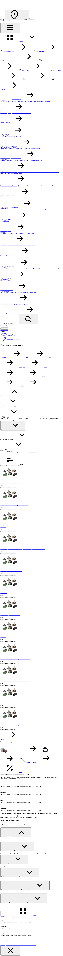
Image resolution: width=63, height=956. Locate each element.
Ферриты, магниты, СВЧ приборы (7, 303)
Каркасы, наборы (4, 304)
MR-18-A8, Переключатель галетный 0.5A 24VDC (11, 571)
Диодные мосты (31, 124)
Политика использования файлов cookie (14, 945)
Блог (34, 917)
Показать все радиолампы (5, 231)
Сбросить (2, 450)
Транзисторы (3, 267)
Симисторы (11, 256)
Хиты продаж (9, 465)
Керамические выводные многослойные (33, 160)
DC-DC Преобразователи (26, 172)
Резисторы (2, 232)
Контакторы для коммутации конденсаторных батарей (21, 148)
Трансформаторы (4, 279)
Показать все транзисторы (6, 278)
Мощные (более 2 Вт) (14, 233)
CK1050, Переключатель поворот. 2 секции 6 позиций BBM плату (14, 505)
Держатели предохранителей (13, 209)
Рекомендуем (3, 465)
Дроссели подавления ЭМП (11, 136)
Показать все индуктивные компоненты (8, 146)
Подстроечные (31, 233)
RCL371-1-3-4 (3, 703)
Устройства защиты (4, 291)
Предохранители (4, 208)
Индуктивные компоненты (6, 135)
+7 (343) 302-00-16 (10, 20)
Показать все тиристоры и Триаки (7, 266)
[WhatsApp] (3, 22)
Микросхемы (3, 170)
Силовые (2, 280)
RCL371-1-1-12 (3, 593)
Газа (6, 113)
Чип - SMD (19, 136)
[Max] (1, 22)
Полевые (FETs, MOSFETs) (34, 268)
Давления (9, 113)
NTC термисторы (4, 292)
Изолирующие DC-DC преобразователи (23, 185)
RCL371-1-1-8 (3, 637)
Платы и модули (37, 197)
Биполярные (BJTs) (4, 268)
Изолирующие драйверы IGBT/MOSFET (40, 185)
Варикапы (11, 124)
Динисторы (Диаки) (4, 256)
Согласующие (7, 280)
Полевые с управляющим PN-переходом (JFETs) (50, 268)
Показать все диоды (4, 134)
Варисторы (25, 292)
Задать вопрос (3, 826)
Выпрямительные (17, 124)
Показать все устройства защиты (7, 301)
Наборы (21, 233)
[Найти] (28, 319)
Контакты (21, 326)
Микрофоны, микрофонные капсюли (39, 101)
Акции (30, 326)
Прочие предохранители (50, 209)
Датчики (2, 111)
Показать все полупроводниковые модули (9, 207)
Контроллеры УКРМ (37, 148)
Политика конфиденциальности (29, 945)
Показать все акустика (5, 110)
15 (3, 739)
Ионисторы (22, 160)
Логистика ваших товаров (6, 326)
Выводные (2, 136)
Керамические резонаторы (25, 245)
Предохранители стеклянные (39, 209)
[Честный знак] (31, 19)
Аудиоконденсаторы (4, 160)
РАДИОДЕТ (8, 221)
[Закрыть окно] (10, 951)
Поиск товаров (3, 323)
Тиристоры (16, 256)
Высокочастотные (6, 197)
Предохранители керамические (26, 209)
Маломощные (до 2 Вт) (5, 233)
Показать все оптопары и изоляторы (8, 195)
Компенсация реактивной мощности (8, 147)
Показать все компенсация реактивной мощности (10, 158)
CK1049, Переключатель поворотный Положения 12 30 (12, 483)
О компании (26, 326)
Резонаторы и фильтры (5, 244)
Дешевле (15, 465)
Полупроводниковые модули (6, 196)
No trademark (3, 221)
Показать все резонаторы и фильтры (8, 254)
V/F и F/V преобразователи (48, 172)
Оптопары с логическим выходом (12, 186)
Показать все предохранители (6, 219)
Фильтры (33, 245)
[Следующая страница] (13, 739)
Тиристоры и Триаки (4, 255)
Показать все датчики (5, 122)
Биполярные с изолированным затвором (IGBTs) (19, 268)
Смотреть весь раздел (16, 99)
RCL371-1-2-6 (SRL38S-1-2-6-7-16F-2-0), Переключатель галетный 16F (15, 681)
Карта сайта (2, 945)
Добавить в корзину (4, 487)
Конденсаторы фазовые (5, 148)
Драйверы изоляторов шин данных (7, 185)
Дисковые (18, 160)
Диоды (1, 123)
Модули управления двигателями (27, 197)
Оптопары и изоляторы (5, 183)
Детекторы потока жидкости (25, 113)
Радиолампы (3, 220)
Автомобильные (3, 209)
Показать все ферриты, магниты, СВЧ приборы (10, 313)
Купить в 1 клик (12, 487)
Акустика (2, 100)
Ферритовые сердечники (23, 304)
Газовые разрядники (31, 292)
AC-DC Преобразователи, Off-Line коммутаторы (10, 172)
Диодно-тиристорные (15, 197)
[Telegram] (4, 22)
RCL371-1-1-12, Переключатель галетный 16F (10, 615)
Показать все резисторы (5, 242)
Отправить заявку (33, 452)
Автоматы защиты (19, 292)
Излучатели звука (27, 101)
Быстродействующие (4, 124)
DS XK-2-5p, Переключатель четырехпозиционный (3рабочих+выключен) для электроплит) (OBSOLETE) (22, 549)
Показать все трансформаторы (6, 290)
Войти (4, 333)
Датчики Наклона (15, 113)
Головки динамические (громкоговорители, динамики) (12, 101)
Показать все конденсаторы (6, 169)
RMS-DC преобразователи (37, 172)
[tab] (16, 51)
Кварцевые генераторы (5, 245)
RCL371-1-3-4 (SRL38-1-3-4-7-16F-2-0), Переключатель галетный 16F (15, 725)
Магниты (10, 304)
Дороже (19, 465)
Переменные (25, 233)
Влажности (2, 113)
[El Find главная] (2, 19)
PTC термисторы (11, 292)
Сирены (48, 101)
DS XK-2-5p (3, 527)
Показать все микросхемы (5, 182)
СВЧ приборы (15, 304)
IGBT (1, 197)
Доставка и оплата (15, 326)
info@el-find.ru (3, 20)
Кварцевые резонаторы (15, 245)
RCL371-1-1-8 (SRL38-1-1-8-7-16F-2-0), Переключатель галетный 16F (15, 659)
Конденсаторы (3, 159)
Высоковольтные (24, 124)
